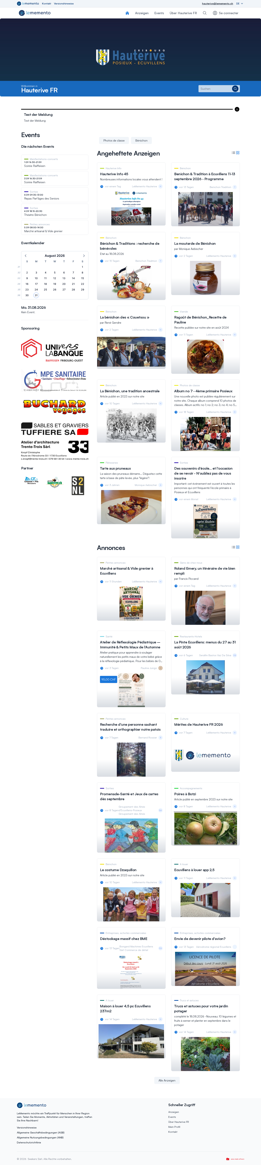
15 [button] (82, 278)
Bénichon (141, 140)
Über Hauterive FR (183, 13)
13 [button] (63, 278)
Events (172, 1116)
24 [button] (36, 289)
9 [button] (27, 278)
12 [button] (54, 278)
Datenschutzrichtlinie (29, 1142)
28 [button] (73, 289)
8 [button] (82, 272)
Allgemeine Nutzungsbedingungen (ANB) (40, 1137)
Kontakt (46, 3)
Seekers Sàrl (34, 1158)
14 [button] (73, 278)
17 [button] (36, 283)
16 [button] (27, 283)
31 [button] (36, 295)
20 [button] (64, 283)
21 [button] (73, 283)
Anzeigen (173, 1111)
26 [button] (54, 289)
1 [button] (82, 266)
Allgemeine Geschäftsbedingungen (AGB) (40, 1132)
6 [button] (64, 272)
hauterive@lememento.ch (217, 3)
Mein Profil (174, 1126)
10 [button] (36, 278)
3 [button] (36, 272)
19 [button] (54, 283)
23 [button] (27, 289)
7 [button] (73, 272)
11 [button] (45, 278)
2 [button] (27, 272)
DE (238, 3)
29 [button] (82, 289)
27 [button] (64, 289)
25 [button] (45, 289)
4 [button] (45, 272)
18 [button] (45, 283)
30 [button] (27, 295)
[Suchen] (205, 13)
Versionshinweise (64, 3)
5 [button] (55, 272)
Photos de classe (114, 140)
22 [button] (82, 283)
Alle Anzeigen (167, 1080)
